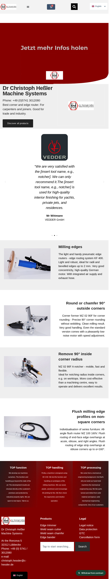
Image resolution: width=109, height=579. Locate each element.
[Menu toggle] (28, 7)
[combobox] (57, 546)
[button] (5, 182)
